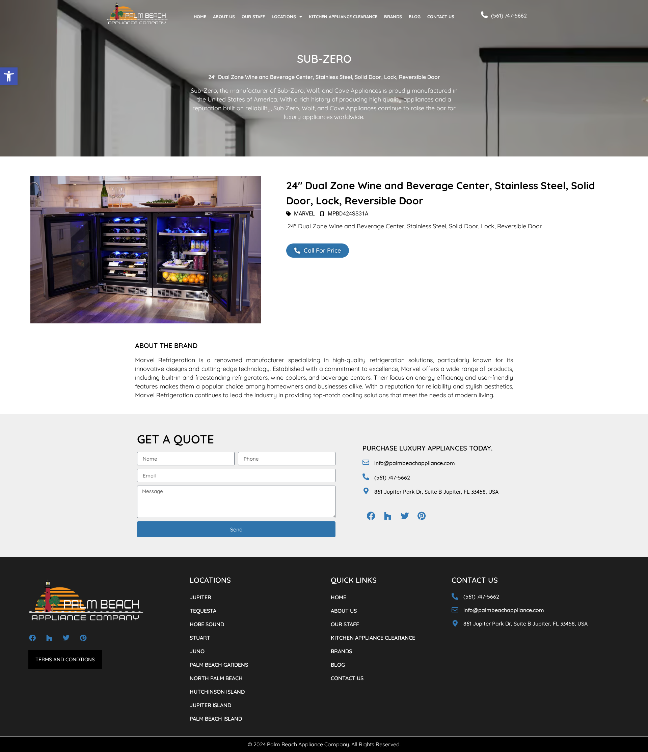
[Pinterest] (421, 515)
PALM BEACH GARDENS (219, 664)
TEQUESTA (203, 610)
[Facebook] (370, 515)
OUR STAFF (253, 16)
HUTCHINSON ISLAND (217, 691)
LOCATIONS (284, 16)
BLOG (415, 16)
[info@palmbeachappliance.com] (365, 462)
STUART (200, 637)
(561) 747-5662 (509, 15)
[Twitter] (404, 515)
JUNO (197, 651)
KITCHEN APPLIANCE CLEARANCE (343, 16)
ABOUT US (224, 16)
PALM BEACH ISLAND (216, 718)
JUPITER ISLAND (210, 705)
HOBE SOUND (207, 624)
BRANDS (393, 16)
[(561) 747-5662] (484, 14)
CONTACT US (440, 16)
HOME (200, 16)
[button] (9, 76)
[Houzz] (387, 515)
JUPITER (200, 597)
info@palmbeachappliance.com (414, 463)
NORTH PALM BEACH (216, 678)
